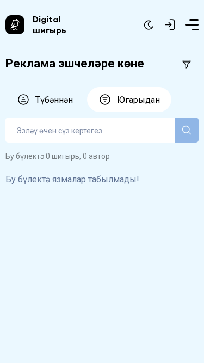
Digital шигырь (49, 24)
